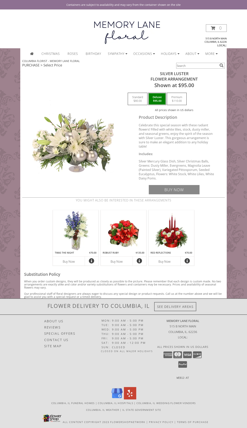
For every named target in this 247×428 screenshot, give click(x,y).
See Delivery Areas (175, 306)
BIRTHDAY (93, 54)
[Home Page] (32, 54)
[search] (221, 65)
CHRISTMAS (50, 54)
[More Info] (92, 262)
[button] (216, 28)
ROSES (73, 54)
